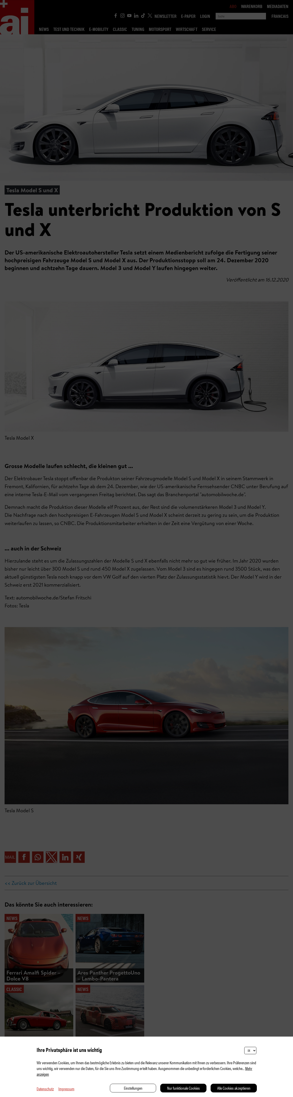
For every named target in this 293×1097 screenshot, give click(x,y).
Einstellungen (133, 1088)
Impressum (66, 1089)
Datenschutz (45, 1089)
